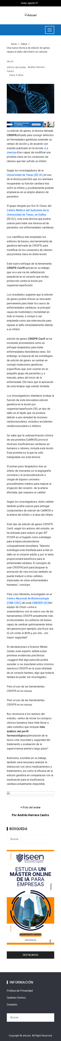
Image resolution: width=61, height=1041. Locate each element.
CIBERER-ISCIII (41, 602)
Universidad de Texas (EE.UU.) (25, 175)
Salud (10, 62)
